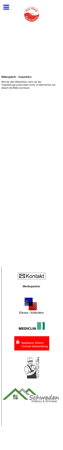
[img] (31, 33)
